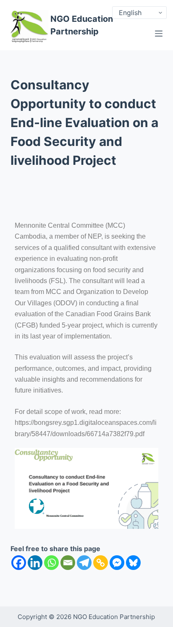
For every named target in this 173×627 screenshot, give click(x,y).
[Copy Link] (100, 562)
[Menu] (159, 33)
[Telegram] (84, 562)
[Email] (67, 562)
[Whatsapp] (51, 562)
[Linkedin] (35, 562)
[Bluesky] (133, 562)
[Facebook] (18, 562)
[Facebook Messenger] (117, 562)
